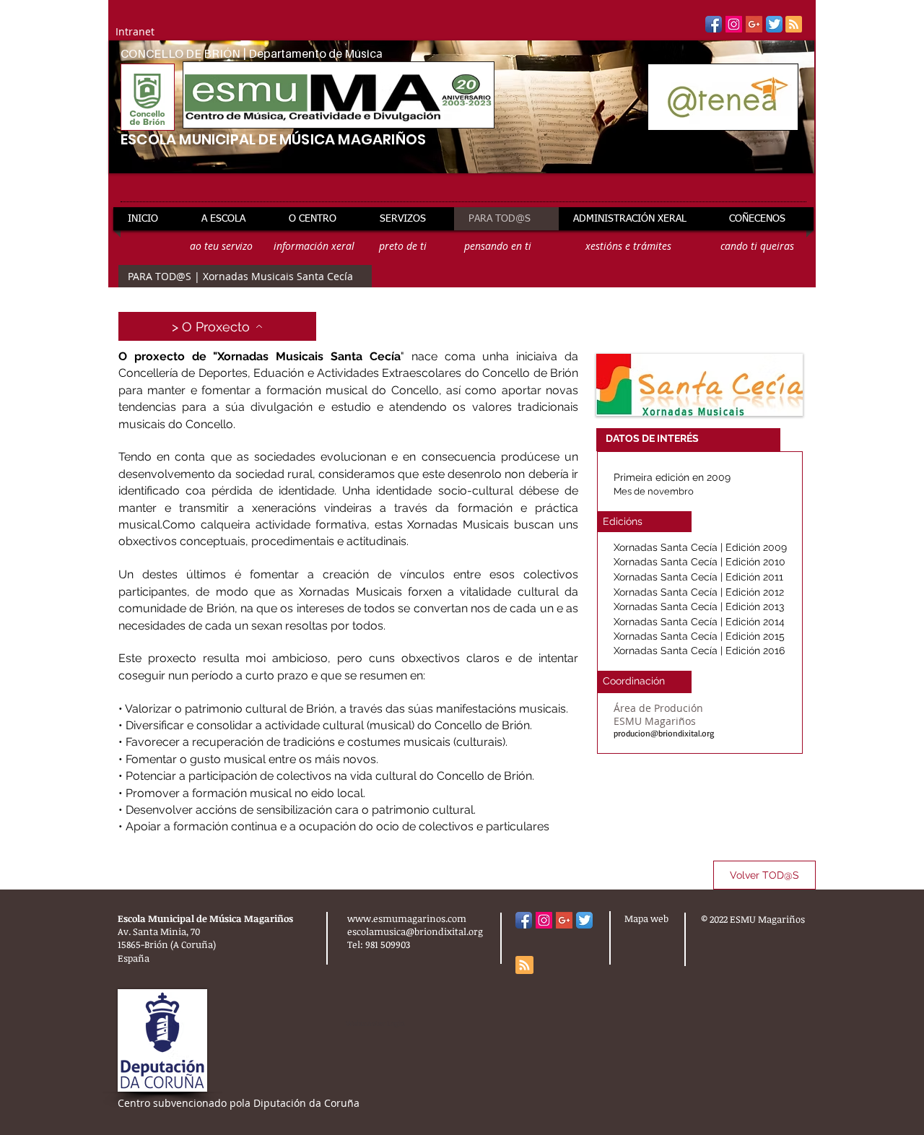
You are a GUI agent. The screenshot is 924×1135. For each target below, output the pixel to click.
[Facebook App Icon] (713, 24)
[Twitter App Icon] (774, 24)
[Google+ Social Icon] (754, 24)
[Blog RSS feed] (793, 25)
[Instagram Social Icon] (733, 24)
